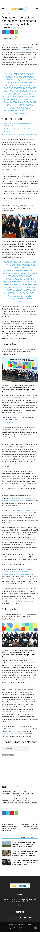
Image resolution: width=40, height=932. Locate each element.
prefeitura (5, 800)
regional (12, 800)
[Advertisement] (20, 3)
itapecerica (16, 793)
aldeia (30, 786)
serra (16, 802)
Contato (29, 924)
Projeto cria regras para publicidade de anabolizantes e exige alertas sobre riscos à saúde (25, 862)
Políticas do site (21, 924)
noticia (24, 795)
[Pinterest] (12, 32)
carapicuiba (28, 789)
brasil (22, 789)
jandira (27, 793)
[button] (3, 9)
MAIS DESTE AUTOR (27, 837)
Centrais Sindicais (7, 791)
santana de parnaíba (8, 802)
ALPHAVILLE (6, 789)
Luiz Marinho (6, 795)
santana (27, 800)
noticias (30, 795)
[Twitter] (8, 32)
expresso (25, 791)
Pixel (21, 929)
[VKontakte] (25, 918)
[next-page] (6, 869)
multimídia (18, 795)
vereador (27, 802)
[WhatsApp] (16, 32)
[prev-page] (3, 869)
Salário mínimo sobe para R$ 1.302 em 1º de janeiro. (21, 135)
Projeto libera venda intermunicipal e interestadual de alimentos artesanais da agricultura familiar (24, 853)
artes (12, 789)
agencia (25, 786)
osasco (4, 798)
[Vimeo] (20, 918)
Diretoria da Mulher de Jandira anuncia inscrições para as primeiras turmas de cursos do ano (10, 827)
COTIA (14, 791)
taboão (21, 802)
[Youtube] (30, 918)
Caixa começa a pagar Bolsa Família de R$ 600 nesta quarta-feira (29, 827)
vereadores (34, 802)
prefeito (28, 798)
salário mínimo (19, 800)
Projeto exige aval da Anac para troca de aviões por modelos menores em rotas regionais (23, 844)
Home (3, 13)
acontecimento (17, 786)
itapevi (22, 793)
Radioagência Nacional (24, 742)
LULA (12, 795)
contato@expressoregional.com (23, 905)
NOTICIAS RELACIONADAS (10, 837)
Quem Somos (12, 924)
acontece (9, 786)
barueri (17, 789)
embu (19, 791)
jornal (32, 793)
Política (9, 13)
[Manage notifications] (35, 927)
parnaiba (10, 798)
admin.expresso (8, 27)
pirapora (16, 798)
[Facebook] (4, 32)
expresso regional (7, 793)
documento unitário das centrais (12, 734)
